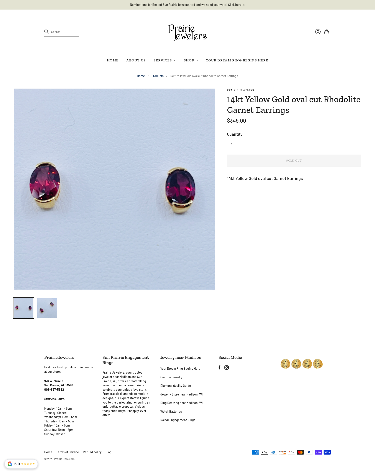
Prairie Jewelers (240, 90)
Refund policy (92, 452)
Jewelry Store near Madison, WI (181, 394)
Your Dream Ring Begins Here (237, 60)
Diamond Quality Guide (175, 385)
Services (163, 60)
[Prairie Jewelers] (187, 32)
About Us (136, 60)
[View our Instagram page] (226, 368)
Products (157, 76)
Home (112, 60)
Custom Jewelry (171, 377)
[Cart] (327, 31)
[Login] (317, 31)
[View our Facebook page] (219, 368)
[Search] (46, 32)
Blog (108, 452)
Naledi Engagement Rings (177, 420)
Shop (189, 60)
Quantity (234, 134)
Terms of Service (67, 452)
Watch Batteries (171, 411)
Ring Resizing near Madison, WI (181, 403)
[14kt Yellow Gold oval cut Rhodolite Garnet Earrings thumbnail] (23, 308)
